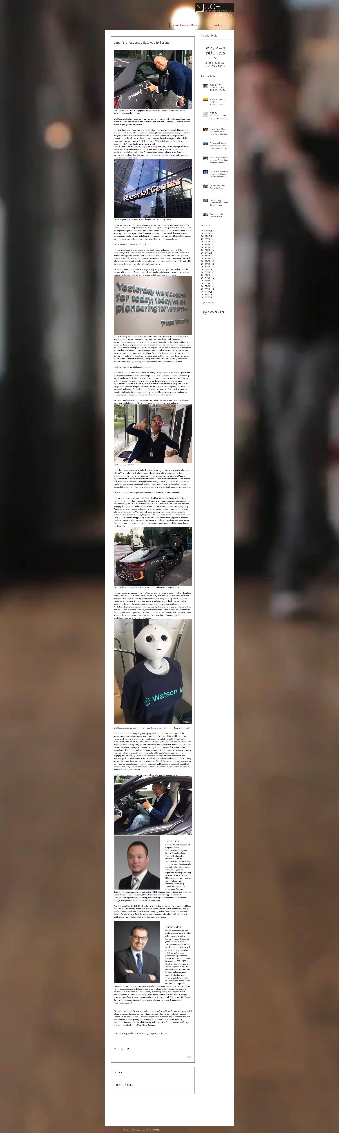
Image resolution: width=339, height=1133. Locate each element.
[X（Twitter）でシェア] (121, 1048)
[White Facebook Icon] (216, 15)
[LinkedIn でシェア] (128, 1048)
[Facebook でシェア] (115, 1048)
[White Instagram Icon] (220, 15)
